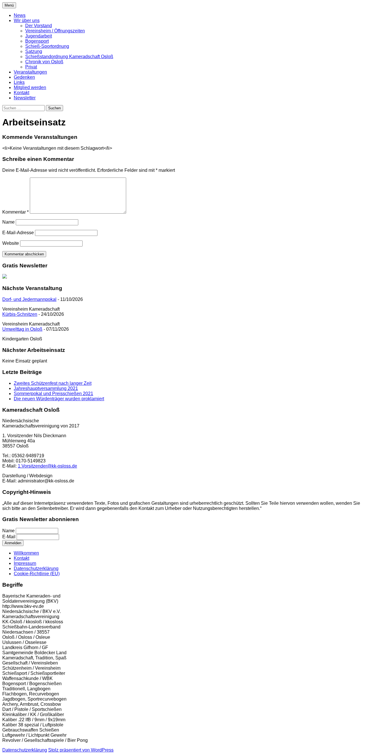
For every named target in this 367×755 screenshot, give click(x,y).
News (20, 15)
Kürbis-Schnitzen (19, 314)
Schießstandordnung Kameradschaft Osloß (69, 56)
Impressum (25, 563)
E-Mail (8, 536)
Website (10, 243)
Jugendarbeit (38, 35)
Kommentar (15, 212)
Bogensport (37, 41)
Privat (31, 66)
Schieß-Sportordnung (47, 46)
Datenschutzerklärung (36, 568)
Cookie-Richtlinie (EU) (37, 573)
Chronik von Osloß (44, 61)
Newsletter (25, 97)
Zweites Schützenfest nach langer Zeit (52, 383)
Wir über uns (27, 20)
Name (8, 222)
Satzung (33, 51)
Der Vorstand (38, 25)
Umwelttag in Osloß (22, 329)
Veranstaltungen (30, 72)
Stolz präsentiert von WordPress (81, 750)
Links (19, 82)
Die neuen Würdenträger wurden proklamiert (59, 398)
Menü (9, 5)
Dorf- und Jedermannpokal (29, 299)
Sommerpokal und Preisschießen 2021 (53, 393)
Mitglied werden (30, 87)
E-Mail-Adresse (18, 232)
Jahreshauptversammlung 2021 (46, 388)
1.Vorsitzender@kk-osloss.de (47, 466)
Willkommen (26, 553)
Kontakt (21, 92)
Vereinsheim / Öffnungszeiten (55, 30)
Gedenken (24, 77)
